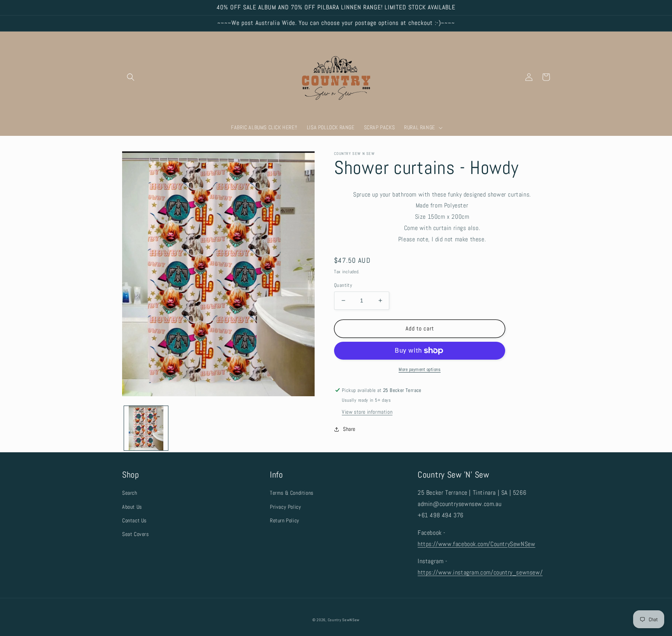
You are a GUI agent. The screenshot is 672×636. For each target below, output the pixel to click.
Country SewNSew (344, 619)
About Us (132, 506)
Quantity (343, 285)
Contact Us (134, 520)
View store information (367, 411)
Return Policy (284, 520)
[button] (130, 77)
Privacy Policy (285, 506)
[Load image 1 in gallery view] (146, 428)
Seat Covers (135, 534)
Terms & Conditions (291, 492)
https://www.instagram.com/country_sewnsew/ (480, 572)
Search (129, 492)
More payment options (420, 369)
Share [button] (349, 428)
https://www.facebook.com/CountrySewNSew (476, 544)
